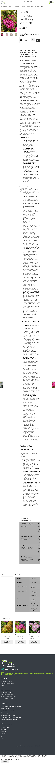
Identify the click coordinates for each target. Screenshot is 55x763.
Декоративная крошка (8, 698)
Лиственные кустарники (14, 6)
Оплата (3, 729)
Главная (5, 6)
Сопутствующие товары (8, 696)
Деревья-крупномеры (8, 715)
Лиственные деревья (7, 683)
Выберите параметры (7, 642)
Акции (3, 733)
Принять (5, 761)
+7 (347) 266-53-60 (27, 1)
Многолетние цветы (7, 692)
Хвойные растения (7, 690)
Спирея (23, 6)
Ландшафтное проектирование (11, 706)
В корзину (40, 40)
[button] (15, 12)
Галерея (3, 731)
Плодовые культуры (7, 694)
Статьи (3, 738)
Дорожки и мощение (7, 711)
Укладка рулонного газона (9, 713)
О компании (5, 727)
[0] (50, 3)
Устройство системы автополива (11, 717)
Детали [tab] (3, 574)
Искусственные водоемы (9, 719)
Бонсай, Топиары (6, 681)
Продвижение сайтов (27, 751)
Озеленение (5, 708)
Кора (2, 685)
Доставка (4, 736)
